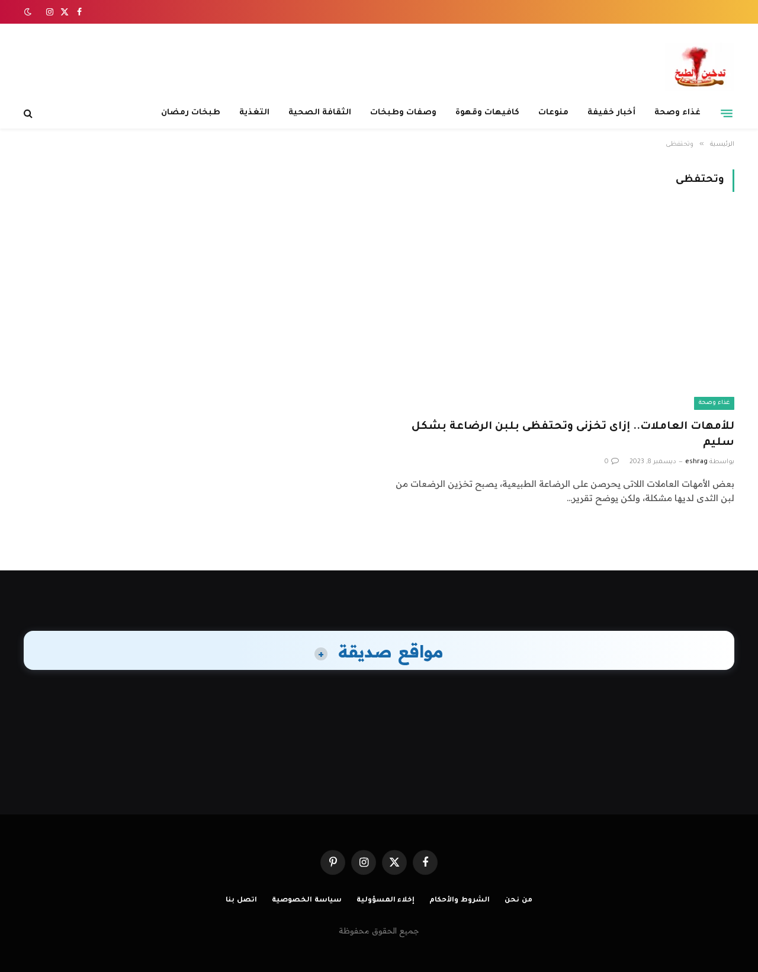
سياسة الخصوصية (307, 900)
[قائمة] (727, 113)
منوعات (553, 112)
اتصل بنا (241, 900)
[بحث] (29, 113)
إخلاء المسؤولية (385, 900)
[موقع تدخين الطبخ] (699, 67)
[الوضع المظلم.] (29, 12)
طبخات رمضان (190, 112)
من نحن (518, 900)
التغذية (254, 112)
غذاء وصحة (677, 112)
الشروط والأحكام (459, 900)
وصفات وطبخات (403, 112)
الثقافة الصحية (319, 112)
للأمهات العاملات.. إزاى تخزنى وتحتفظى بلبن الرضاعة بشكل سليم (573, 435)
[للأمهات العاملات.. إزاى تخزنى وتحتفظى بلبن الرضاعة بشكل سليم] (562, 312)
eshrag (696, 462)
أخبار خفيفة (611, 112)
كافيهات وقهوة (487, 112)
